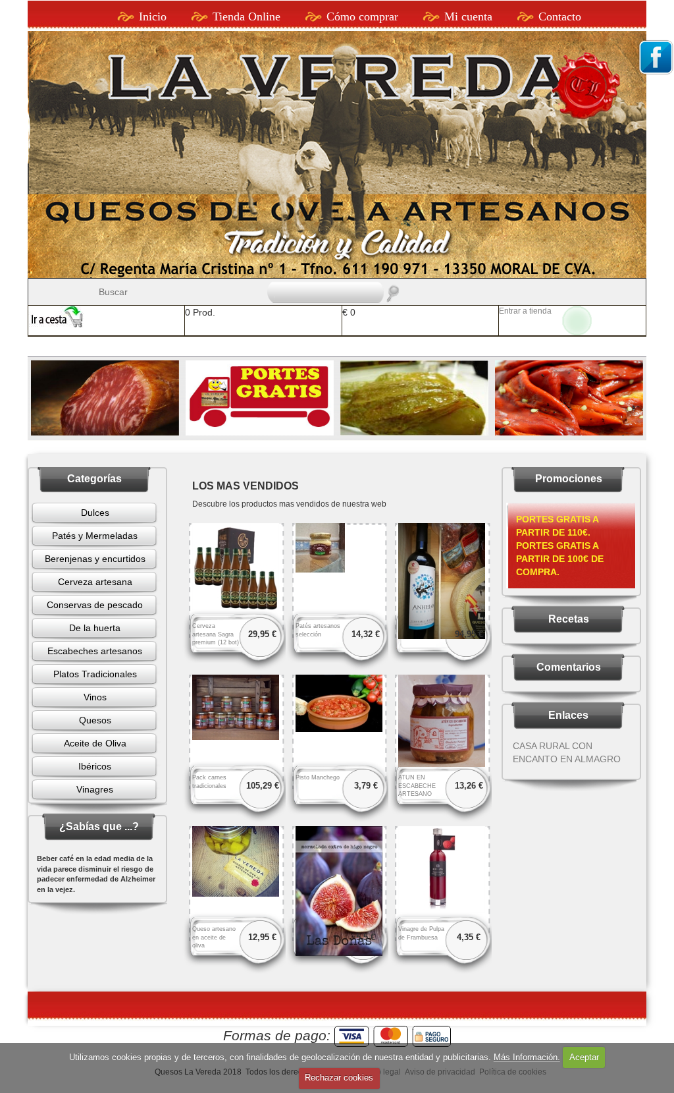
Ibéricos (94, 766)
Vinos (95, 697)
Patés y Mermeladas (95, 535)
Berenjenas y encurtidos (95, 558)
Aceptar (584, 1057)
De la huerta (94, 628)
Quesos (95, 720)
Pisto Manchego (318, 777)
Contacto (559, 16)
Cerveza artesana (95, 581)
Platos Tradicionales (95, 674)
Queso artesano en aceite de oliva (214, 937)
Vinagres (94, 789)
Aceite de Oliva (95, 743)
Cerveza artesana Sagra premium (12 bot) (215, 634)
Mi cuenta (468, 16)
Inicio (153, 16)
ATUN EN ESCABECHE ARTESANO (417, 786)
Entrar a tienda (525, 311)
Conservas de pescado (95, 605)
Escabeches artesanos (94, 651)
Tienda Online (246, 16)
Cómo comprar (362, 16)
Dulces (95, 512)
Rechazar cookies (339, 1077)
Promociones (568, 478)
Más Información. (527, 1057)
